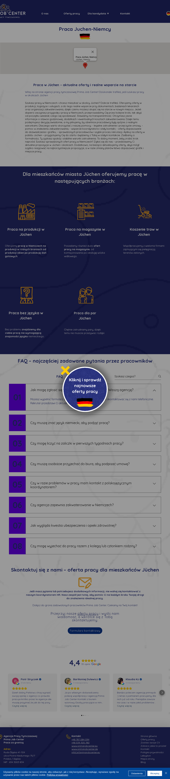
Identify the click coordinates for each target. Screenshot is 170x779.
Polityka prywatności (57, 775)
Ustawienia (137, 773)
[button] (65, 370)
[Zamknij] (166, 773)
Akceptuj (154, 773)
